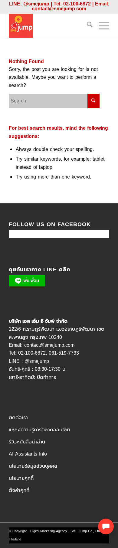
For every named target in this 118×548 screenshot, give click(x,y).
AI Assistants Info (28, 454)
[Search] (87, 26)
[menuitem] (87, 26)
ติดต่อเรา (18, 417)
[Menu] (101, 26)
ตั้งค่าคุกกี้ (19, 490)
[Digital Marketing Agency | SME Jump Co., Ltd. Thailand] (49, 26)
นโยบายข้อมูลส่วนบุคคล (33, 466)
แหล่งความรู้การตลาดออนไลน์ (39, 429)
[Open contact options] (106, 526)
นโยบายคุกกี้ (21, 478)
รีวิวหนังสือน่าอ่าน (27, 442)
